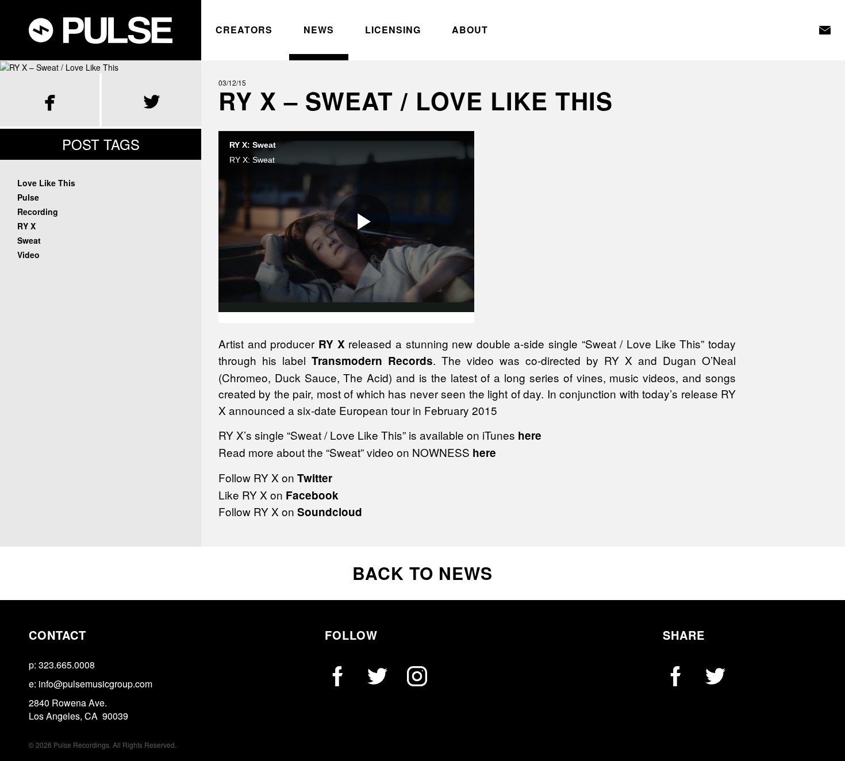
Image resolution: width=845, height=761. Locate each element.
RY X (26, 226)
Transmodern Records (372, 360)
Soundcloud (329, 512)
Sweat (29, 240)
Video (28, 254)
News (319, 30)
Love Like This (46, 183)
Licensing (393, 30)
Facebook (312, 495)
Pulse (28, 197)
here (529, 435)
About (470, 30)
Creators (244, 30)
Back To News (422, 572)
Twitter (314, 478)
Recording (37, 211)
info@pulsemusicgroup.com (95, 683)
